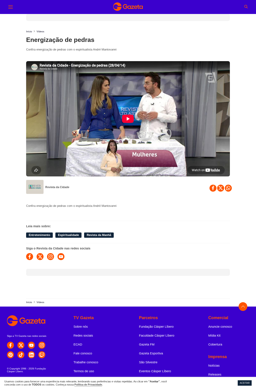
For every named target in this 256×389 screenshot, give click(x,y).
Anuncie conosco (220, 326)
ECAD (77, 344)
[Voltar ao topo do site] (243, 306)
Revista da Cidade (57, 187)
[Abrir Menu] (10, 7)
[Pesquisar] (246, 7)
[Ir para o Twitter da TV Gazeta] (20, 345)
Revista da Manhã (99, 235)
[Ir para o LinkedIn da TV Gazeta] (31, 354)
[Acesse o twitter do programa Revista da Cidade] (40, 256)
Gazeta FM (146, 344)
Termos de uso (83, 371)
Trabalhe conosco (85, 362)
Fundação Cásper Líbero (156, 326)
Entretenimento (39, 235)
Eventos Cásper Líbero (155, 371)
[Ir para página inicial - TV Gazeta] (128, 7)
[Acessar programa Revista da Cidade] (35, 187)
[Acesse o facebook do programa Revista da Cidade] (29, 256)
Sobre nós (80, 326)
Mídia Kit (214, 335)
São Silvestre (148, 362)
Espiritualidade (68, 235)
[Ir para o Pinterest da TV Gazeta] (10, 354)
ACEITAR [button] (245, 383)
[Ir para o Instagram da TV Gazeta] (41, 345)
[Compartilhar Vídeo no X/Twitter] (220, 188)
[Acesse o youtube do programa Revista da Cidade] (60, 256)
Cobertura (215, 344)
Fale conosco (82, 353)
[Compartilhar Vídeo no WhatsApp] (228, 188)
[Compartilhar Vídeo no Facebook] (213, 188)
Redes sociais (83, 335)
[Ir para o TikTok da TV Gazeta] (20, 354)
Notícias (214, 365)
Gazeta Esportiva (151, 353)
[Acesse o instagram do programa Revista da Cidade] (50, 256)
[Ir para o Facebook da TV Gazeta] (10, 345)
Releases (214, 374)
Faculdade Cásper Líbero (156, 335)
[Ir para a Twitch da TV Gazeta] (41, 354)
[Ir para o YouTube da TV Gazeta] (31, 345)
